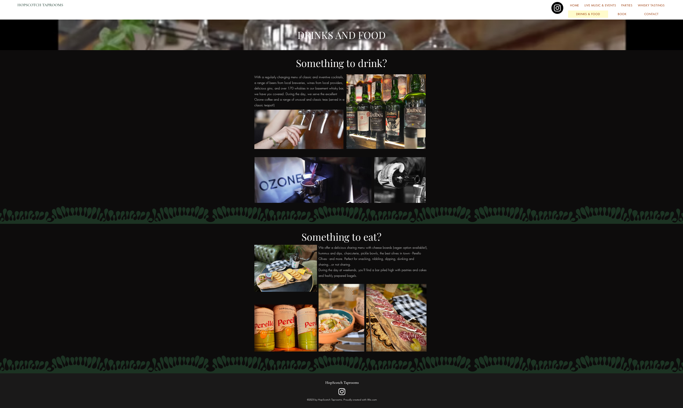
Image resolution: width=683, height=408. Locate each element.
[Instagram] (557, 8)
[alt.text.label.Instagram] (341, 391)
